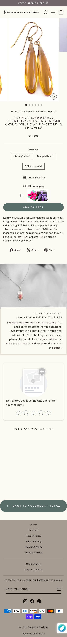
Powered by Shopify (33, 633)
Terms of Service (33, 552)
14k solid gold (33, 166)
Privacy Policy (33, 536)
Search (33, 525)
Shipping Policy (33, 547)
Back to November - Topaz (36, 506)
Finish (33, 149)
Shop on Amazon (33, 569)
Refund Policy (33, 541)
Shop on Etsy (33, 564)
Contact (33, 530)
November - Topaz (44, 111)
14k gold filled (45, 156)
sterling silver (22, 156)
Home (14, 111)
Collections (26, 111)
